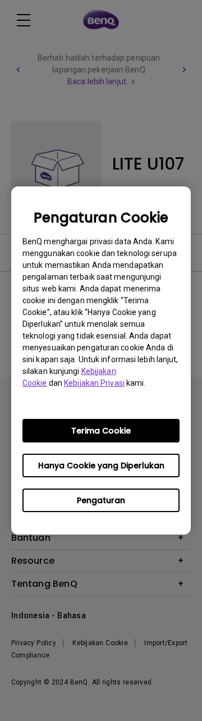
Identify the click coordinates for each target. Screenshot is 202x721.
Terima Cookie (101, 430)
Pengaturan (101, 500)
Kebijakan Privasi (94, 382)
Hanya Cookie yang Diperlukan (101, 465)
